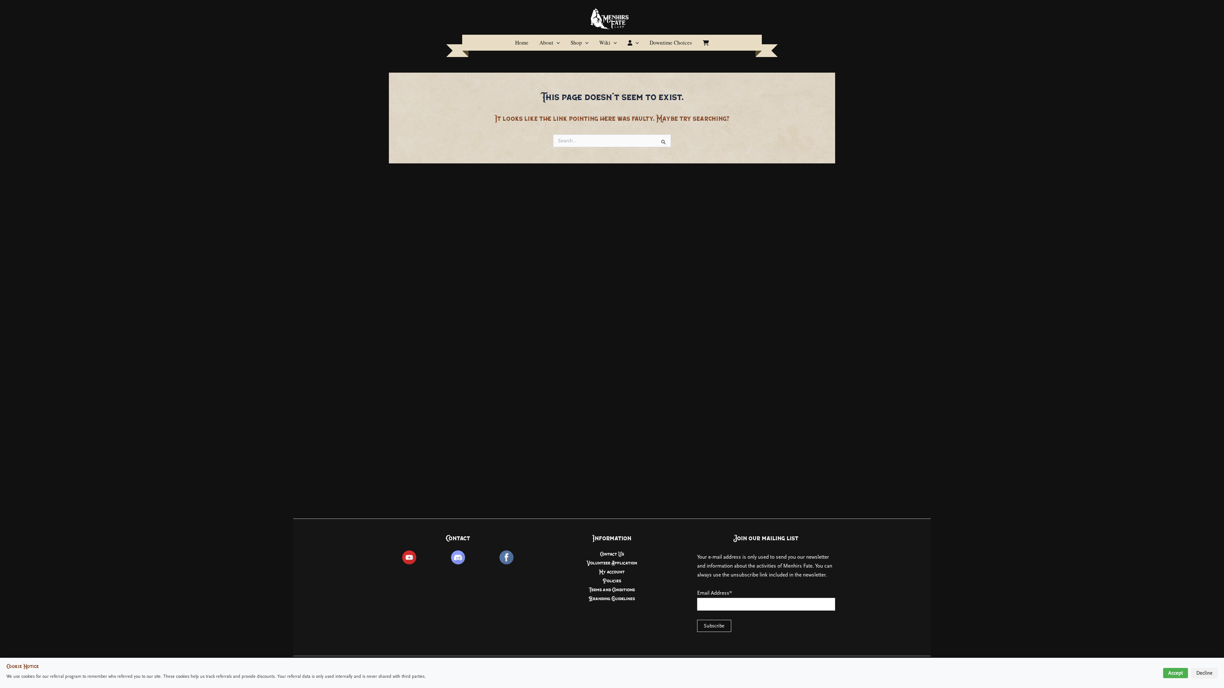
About (546, 42)
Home (521, 42)
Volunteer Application (611, 563)
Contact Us (612, 554)
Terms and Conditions (612, 589)
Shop (576, 42)
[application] (556, 43)
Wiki (604, 42)
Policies (612, 580)
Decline (1204, 673)
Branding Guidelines (612, 598)
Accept (1175, 673)
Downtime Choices (671, 42)
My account (612, 572)
